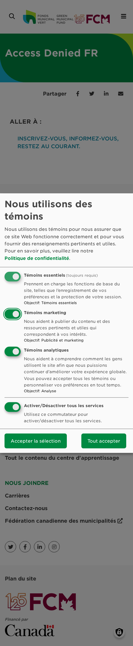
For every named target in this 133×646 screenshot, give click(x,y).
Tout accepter (103, 441)
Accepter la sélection (36, 441)
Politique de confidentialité (37, 258)
